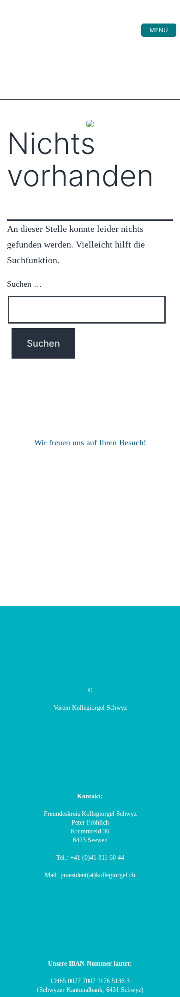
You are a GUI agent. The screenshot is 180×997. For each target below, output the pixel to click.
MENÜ (159, 30)
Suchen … (24, 284)
